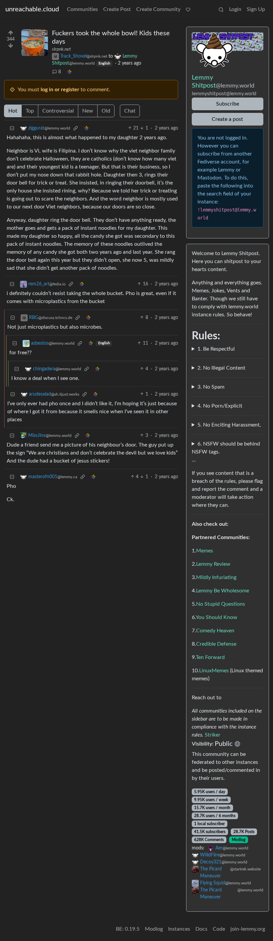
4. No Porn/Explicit (219, 406)
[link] (69, 72)
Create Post (117, 9)
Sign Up (256, 9)
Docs (201, 929)
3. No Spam (210, 387)
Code (219, 929)
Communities (82, 9)
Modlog (238, 840)
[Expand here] (34, 42)
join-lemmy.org (247, 929)
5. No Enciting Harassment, (229, 425)
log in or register (60, 89)
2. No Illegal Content (221, 368)
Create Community (158, 9)
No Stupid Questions (220, 604)
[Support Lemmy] (188, 9)
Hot (12, 111)
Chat (130, 111)
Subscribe (227, 104)
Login (235, 9)
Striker (212, 735)
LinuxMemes (214, 670)
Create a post (227, 119)
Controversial (58, 111)
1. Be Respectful (216, 349)
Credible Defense (216, 644)
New (87, 111)
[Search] (221, 9)
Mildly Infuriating (216, 577)
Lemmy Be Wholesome (222, 590)
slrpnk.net (61, 49)
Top (30, 111)
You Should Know (216, 617)
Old (106, 111)
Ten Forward (210, 657)
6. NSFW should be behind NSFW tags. (226, 448)
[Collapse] (12, 128)
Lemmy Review (213, 564)
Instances (179, 929)
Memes (204, 550)
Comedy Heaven (215, 630)
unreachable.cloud (32, 9)
